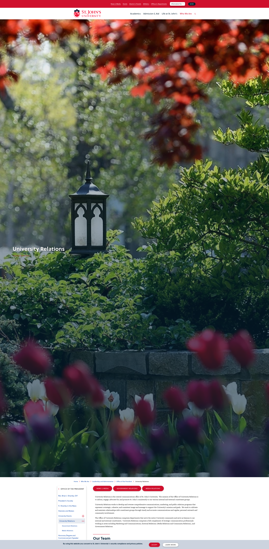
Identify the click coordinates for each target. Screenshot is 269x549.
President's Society (65, 501)
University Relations (67, 521)
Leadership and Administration (102, 481)
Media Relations (67, 530)
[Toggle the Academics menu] (135, 16)
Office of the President (124, 481)
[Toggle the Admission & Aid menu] (151, 16)
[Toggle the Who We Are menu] (186, 16)
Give (192, 4)
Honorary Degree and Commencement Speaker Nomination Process (68, 538)
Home (76, 481)
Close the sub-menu (83, 521)
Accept (154, 545)
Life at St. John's (169, 13)
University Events (65, 516)
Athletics (146, 4)
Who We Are (186, 13)
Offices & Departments (159, 4)
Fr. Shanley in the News (67, 506)
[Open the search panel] (195, 15)
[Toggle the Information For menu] (178, 6)
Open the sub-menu (83, 516)
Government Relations (69, 526)
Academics (135, 13)
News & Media (116, 4)
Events (125, 4)
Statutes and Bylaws (66, 511)
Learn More (170, 545)
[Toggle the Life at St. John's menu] (169, 16)
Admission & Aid (151, 13)
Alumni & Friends (135, 4)
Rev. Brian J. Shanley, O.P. (68, 495)
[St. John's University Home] (87, 13)
